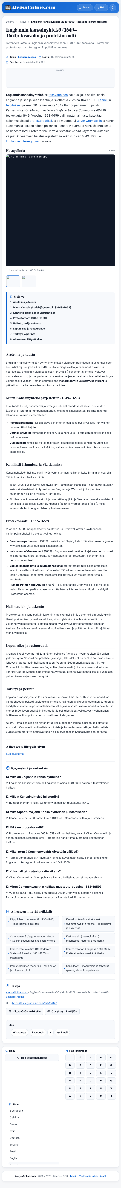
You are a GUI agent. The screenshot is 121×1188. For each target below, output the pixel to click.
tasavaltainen (58, 95)
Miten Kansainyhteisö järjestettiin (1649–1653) (42, 307)
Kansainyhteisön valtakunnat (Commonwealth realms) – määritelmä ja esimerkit (89, 924)
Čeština (14, 1117)
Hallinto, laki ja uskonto (27, 323)
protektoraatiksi (41, 121)
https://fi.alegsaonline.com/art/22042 (34, 1003)
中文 (12, 1131)
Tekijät (74, 1176)
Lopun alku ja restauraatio (29, 328)
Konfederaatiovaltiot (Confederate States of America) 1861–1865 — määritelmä (30, 953)
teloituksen (14, 105)
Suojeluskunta (15, 753)
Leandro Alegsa (27, 57)
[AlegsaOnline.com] (30, 7)
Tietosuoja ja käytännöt (92, 1176)
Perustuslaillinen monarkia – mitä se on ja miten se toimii (33, 968)
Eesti (13, 1151)
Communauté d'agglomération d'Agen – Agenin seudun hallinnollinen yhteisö (32, 938)
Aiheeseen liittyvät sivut (28, 339)
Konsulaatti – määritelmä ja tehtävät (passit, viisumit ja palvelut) (87, 968)
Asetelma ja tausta (24, 302)
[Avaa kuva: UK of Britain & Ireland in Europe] (60, 210)
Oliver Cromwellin (89, 121)
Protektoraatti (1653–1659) (30, 318)
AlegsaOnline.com (17, 992)
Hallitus (22, 21)
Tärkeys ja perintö (24, 334)
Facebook (38, 1032)
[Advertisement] (60, 79)
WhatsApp (19, 1032)
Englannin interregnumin (23, 141)
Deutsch (15, 1137)
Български (16, 1110)
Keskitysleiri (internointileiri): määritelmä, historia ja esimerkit (85, 938)
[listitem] (13, 281)
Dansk (13, 1124)
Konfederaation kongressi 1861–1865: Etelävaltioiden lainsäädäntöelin (88, 951)
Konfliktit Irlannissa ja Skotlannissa (34, 312)
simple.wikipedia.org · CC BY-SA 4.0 (26, 270)
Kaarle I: (103, 100)
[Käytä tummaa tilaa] (112, 7)
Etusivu (10, 21)
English (14, 1158)
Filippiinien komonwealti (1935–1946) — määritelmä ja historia (32, 921)
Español (14, 1144)
